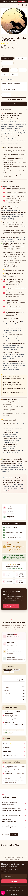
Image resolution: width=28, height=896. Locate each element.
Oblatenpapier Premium (9, 755)
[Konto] (22, 5)
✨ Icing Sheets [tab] (8, 669)
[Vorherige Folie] (3, 849)
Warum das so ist (18, 859)
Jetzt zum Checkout (14, 104)
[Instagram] (14, 894)
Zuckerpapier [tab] (16, 669)
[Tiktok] (17, 894)
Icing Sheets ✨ (7, 743)
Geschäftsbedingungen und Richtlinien (14, 890)
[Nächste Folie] (25, 849)
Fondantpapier (7, 751)
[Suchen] (5, 5)
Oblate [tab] (11, 672)
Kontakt (14, 834)
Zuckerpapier (6, 747)
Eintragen (14, 881)
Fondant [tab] (6, 672)
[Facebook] (11, 894)
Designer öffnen (12, 606)
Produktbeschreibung (6, 109)
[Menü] (2, 5)
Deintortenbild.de (16, 887)
